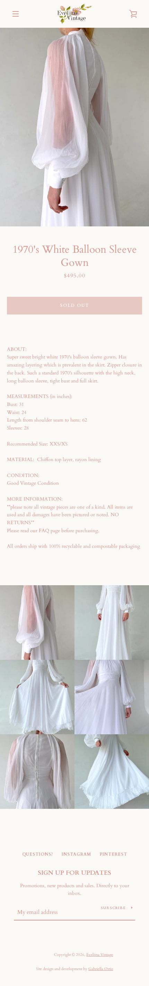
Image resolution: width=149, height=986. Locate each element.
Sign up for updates (74, 872)
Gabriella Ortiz (100, 968)
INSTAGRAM (76, 854)
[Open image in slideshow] (74, 127)
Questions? (37, 854)
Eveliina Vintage (99, 954)
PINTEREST (113, 854)
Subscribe (113, 908)
